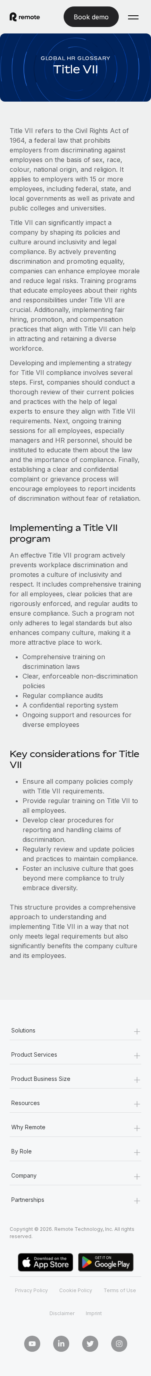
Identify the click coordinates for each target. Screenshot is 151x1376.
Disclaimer (62, 1313)
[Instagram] (119, 1344)
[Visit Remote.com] (25, 17)
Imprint (94, 1313)
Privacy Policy (31, 1290)
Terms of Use (119, 1290)
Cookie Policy (75, 1290)
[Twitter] (90, 1344)
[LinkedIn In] (61, 1344)
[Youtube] (32, 1344)
